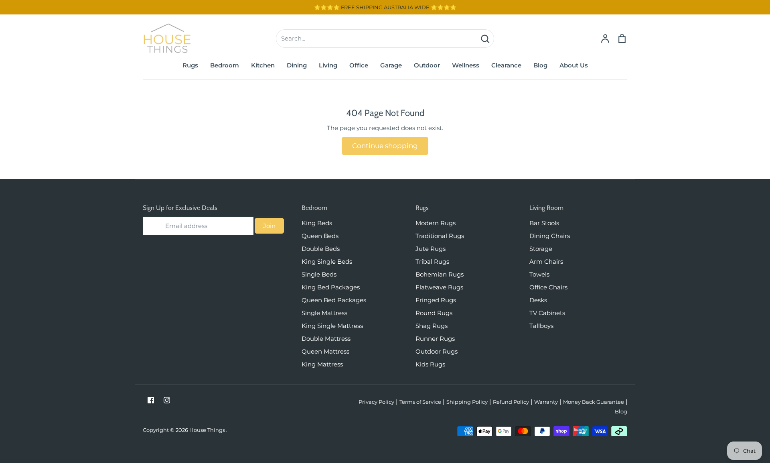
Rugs (190, 65)
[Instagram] (167, 400)
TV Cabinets (547, 313)
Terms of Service (420, 402)
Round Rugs (433, 313)
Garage (391, 65)
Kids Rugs (430, 364)
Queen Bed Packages (334, 300)
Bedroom (224, 65)
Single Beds (319, 274)
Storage (540, 248)
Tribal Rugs (432, 261)
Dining (297, 65)
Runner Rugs (435, 338)
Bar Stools (544, 223)
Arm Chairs (546, 261)
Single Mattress (324, 313)
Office (358, 65)
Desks (538, 300)
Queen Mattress (325, 351)
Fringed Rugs (435, 300)
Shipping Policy (467, 402)
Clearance (506, 65)
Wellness (465, 65)
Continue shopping (385, 146)
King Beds (317, 223)
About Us (573, 65)
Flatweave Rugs (439, 287)
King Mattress (322, 364)
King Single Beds (327, 261)
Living (328, 65)
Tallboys (541, 326)
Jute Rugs (430, 248)
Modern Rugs (435, 223)
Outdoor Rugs (436, 351)
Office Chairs (548, 287)
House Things (207, 430)
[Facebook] (151, 400)
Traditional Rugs (439, 236)
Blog (540, 65)
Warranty (546, 402)
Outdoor (427, 65)
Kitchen (263, 65)
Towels (539, 274)
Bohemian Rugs (439, 274)
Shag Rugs (431, 326)
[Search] (485, 38)
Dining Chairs (549, 236)
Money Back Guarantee (593, 402)
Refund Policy (511, 402)
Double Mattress (326, 338)
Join (269, 226)
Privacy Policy (376, 402)
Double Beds (321, 248)
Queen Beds (320, 236)
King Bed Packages (331, 287)
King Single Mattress (332, 326)
